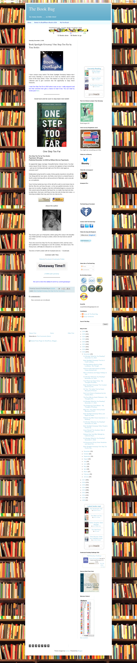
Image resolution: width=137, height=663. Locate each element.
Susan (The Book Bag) (94, 558)
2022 (84, 341)
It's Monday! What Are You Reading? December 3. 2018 (94, 439)
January (86, 476)
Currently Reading (94, 69)
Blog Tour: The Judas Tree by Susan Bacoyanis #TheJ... (94, 410)
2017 (84, 480)
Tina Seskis (61, 291)
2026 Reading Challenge (94, 556)
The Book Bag (42, 9)
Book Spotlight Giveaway (40, 291)
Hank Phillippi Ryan (97, 526)
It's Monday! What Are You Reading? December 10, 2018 (94, 422)
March (86, 471)
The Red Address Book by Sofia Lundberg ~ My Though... (92, 365)
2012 (84, 492)
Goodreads (56, 259)
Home (29, 22)
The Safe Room (96, 529)
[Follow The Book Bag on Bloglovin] (88, 236)
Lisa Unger (97, 531)
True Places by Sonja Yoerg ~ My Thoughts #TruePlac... (93, 381)
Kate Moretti (96, 86)
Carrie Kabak (97, 72)
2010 (84, 497)
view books (103, 567)
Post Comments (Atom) (44, 336)
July (85, 461)
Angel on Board (96, 78)
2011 (83, 495)
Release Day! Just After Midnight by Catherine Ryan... (93, 435)
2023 (84, 339)
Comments (85, 269)
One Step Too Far (53, 291)
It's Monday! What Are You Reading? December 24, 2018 (94, 377)
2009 (84, 500)
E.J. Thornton (97, 79)
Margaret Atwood (96, 510)
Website (41, 259)
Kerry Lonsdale (97, 517)
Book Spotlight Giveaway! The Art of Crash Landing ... (94, 361)
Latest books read (94, 506)
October (86, 454)
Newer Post (32, 333)
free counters (84, 638)
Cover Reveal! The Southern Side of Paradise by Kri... (94, 430)
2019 (84, 349)
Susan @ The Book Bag (91, 314)
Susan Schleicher (89, 316)
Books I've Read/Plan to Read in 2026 (45, 22)
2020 (84, 346)
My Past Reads (64, 22)
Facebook (48, 259)
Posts (84, 266)
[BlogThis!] (64, 289)
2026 (84, 331)
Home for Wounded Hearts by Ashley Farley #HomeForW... (94, 369)
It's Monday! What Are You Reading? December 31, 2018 (94, 357)
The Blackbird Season (96, 85)
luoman (67, 651)
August (86, 459)
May (85, 466)
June (85, 464)
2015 (84, 485)
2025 (84, 334)
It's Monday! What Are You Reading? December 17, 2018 (94, 402)
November (87, 451)
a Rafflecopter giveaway (51, 274)
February (87, 474)
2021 (84, 344)
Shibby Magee (96, 71)
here (37, 90)
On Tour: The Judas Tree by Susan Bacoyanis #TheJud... (93, 389)
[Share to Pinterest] (69, 289)
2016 (84, 482)
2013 (84, 490)
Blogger (80, 651)
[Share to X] (66, 289)
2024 (84, 336)
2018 (84, 352)
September (87, 456)
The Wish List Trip (96, 515)
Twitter (62, 259)
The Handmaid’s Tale (96, 508)
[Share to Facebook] (67, 289)
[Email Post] (59, 288)
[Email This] (62, 289)
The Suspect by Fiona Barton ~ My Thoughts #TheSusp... (93, 406)
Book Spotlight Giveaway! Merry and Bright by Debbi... (94, 414)
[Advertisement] (52, 317)
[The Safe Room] (87, 533)
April (85, 469)
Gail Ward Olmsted (97, 540)
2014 (84, 487)
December (87, 354)
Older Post (71, 333)
